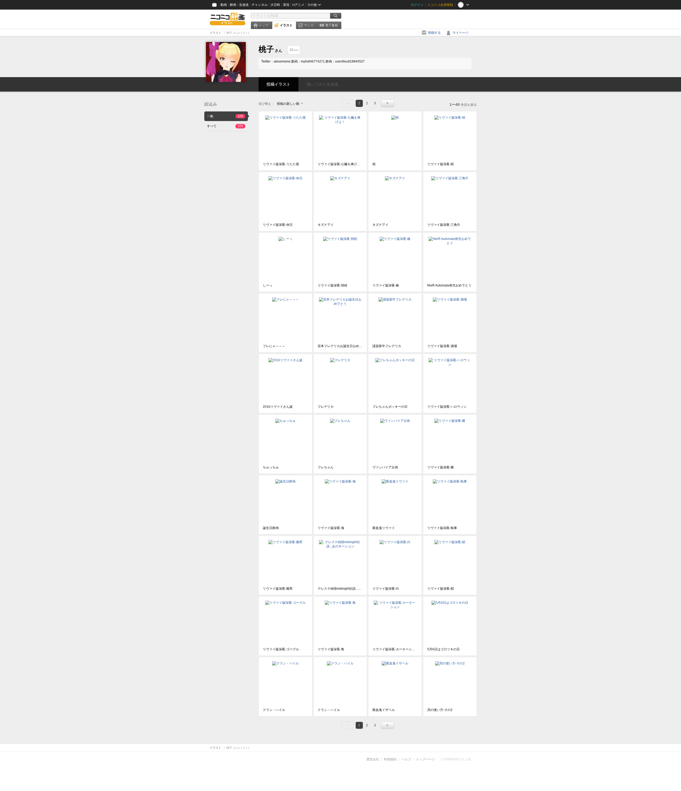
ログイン (417, 4)
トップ (263, 25)
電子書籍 (331, 25)
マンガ (308, 25)
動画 (224, 4)
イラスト (286, 25)
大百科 (275, 4)
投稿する (434, 33)
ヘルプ (406, 759)
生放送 (244, 4)
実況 (286, 4)
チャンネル (260, 4)
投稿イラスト (278, 84)
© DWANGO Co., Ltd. (456, 759)
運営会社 (372, 759)
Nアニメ (298, 4)
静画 (233, 4)
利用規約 (390, 759)
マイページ (460, 33)
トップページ (425, 759)
